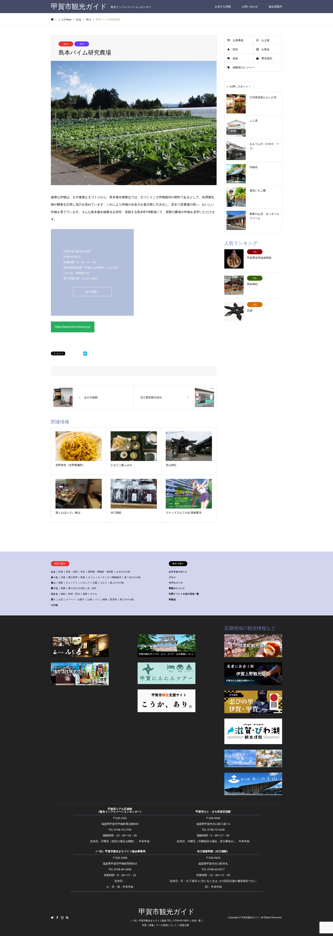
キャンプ (70, 582)
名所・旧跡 (71, 571)
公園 (94, 582)
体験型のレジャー (243, 67)
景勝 (63, 588)
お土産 (266, 40)
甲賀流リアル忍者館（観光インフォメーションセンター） (120, 810)
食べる (54, 577)
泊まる (54, 594)
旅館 (63, 594)
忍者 (60, 571)
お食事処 (238, 40)
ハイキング (84, 582)
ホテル (93, 594)
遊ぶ (53, 582)
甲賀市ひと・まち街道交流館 (213, 811)
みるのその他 (123, 571)
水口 (81, 44)
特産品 (172, 599)
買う (53, 599)
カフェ (91, 577)
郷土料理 (72, 577)
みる (66, 44)
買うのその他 (127, 599)
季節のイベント (177, 588)
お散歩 (266, 49)
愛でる (54, 588)
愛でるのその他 (76, 588)
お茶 (60, 599)
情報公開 (184, 925)
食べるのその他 (132, 577)
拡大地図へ (92, 291)
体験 (60, 582)
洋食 (63, 577)
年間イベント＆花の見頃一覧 (184, 594)
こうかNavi (64, 19)
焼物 (104, 599)
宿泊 (235, 49)
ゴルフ (103, 582)
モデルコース (176, 582)
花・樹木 (92, 588)
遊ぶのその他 (117, 582)
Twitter (52, 917)
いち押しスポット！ (239, 86)
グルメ (172, 577)
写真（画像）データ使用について (159, 925)
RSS (67, 917)
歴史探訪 (267, 58)
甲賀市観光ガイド (167, 912)
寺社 (82, 571)
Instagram (62, 917)
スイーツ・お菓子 (75, 599)
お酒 (89, 599)
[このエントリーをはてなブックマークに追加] (85, 354)
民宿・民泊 (74, 594)
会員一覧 (196, 920)
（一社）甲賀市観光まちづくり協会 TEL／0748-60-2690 (159, 920)
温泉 (235, 58)
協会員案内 (275, 6)
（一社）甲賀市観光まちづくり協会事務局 (119, 851)
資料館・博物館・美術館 (100, 571)
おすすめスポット (178, 571)
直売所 (113, 599)
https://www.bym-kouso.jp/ (72, 326)
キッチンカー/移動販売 (109, 577)
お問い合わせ (250, 6)
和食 (82, 577)
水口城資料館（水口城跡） (213, 851)
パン (97, 599)
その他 (54, 605)
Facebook (57, 917)
